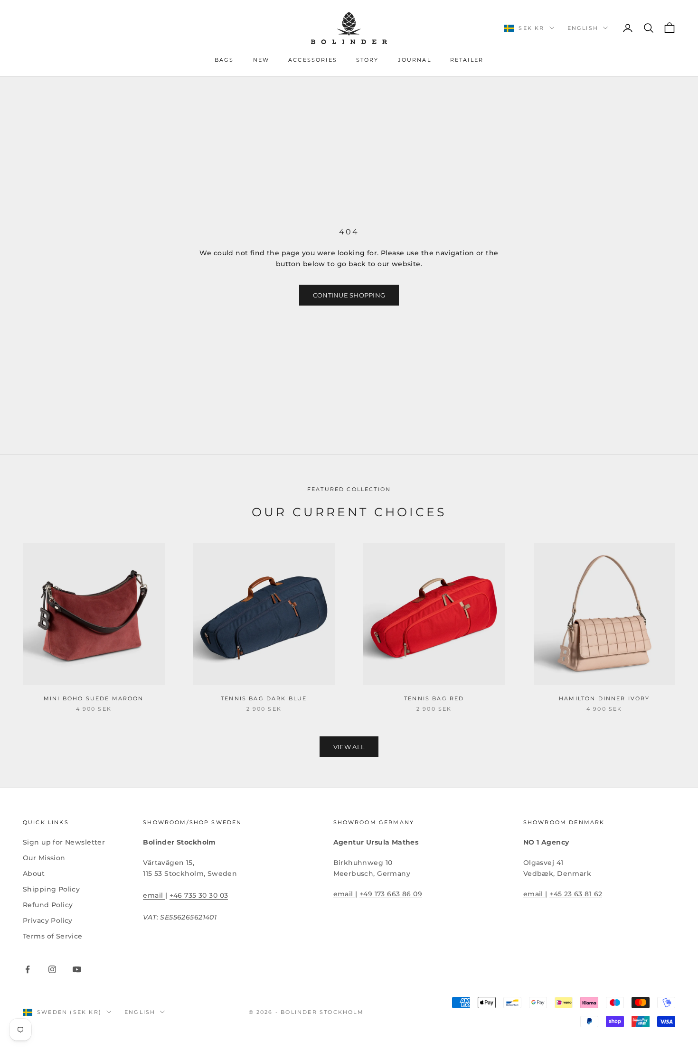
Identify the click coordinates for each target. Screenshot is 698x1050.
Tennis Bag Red (434, 699)
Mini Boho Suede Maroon (94, 699)
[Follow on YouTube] (77, 969)
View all (349, 747)
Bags (224, 60)
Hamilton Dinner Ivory (604, 699)
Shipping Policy (51, 889)
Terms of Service (53, 936)
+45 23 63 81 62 (575, 894)
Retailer (466, 60)
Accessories (312, 60)
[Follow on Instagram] (52, 969)
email (154, 895)
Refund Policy (48, 905)
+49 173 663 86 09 (390, 894)
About (34, 873)
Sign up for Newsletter (64, 842)
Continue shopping (349, 295)
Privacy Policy (48, 920)
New (261, 60)
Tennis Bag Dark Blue (264, 699)
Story (367, 60)
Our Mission (44, 858)
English (582, 28)
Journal (414, 60)
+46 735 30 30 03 (199, 895)
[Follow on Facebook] (27, 969)
